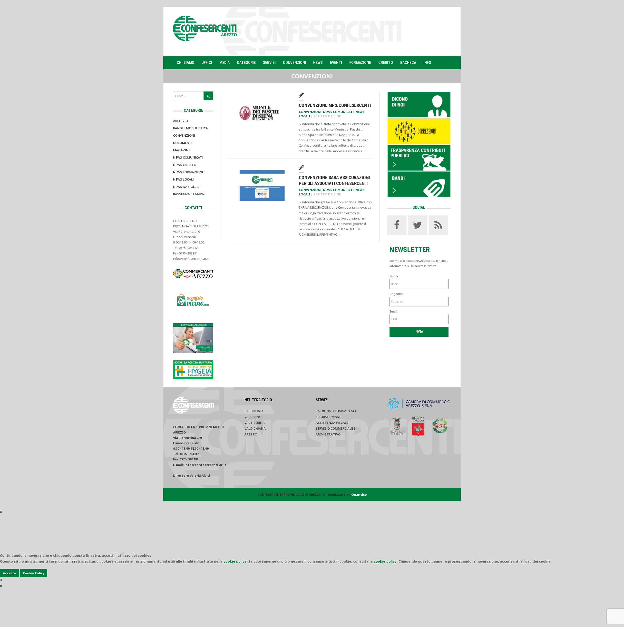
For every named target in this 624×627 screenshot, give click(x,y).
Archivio (180, 121)
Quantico (359, 494)
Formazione (360, 62)
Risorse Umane (328, 417)
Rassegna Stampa (188, 194)
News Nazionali (186, 186)
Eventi (336, 62)
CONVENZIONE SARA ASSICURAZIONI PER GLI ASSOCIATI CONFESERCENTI (334, 180)
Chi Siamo (185, 62)
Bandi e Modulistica (190, 128)
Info (427, 62)
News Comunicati (338, 112)
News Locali (183, 179)
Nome (394, 276)
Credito (385, 62)
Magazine (181, 150)
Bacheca (408, 62)
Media (224, 62)
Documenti (182, 143)
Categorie (246, 62)
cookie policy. (386, 561)
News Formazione (188, 172)
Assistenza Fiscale (332, 422)
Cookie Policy (33, 573)
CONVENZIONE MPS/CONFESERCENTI (335, 105)
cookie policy (235, 561)
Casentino (253, 411)
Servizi (269, 62)
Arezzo (250, 434)
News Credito (184, 164)
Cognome (396, 294)
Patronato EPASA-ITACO (336, 411)
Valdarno (253, 417)
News (318, 62)
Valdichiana (255, 428)
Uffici (207, 62)
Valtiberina (254, 422)
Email (393, 311)
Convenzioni (294, 62)
